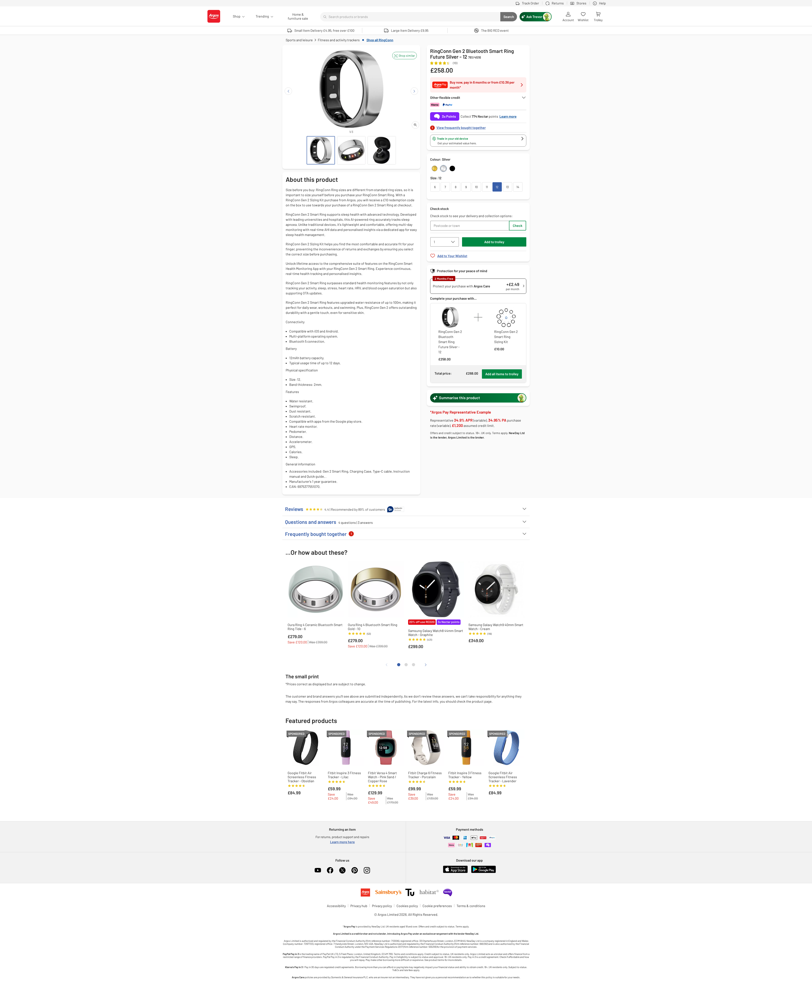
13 (507, 187)
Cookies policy (407, 906)
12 (497, 187)
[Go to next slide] (414, 91)
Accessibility (336, 906)
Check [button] (517, 225)
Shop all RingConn (379, 40)
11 (487, 187)
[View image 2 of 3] (351, 150)
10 (476, 187)
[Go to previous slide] (288, 91)
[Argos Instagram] (367, 870)
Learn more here (342, 842)
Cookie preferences (437, 906)
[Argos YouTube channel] (318, 870)
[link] (478, 126)
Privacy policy (382, 906)
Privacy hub (358, 906)
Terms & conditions (471, 906)
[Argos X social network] (342, 870)
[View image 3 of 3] (382, 150)
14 (517, 187)
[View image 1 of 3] (321, 150)
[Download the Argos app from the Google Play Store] (483, 872)
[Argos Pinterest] (355, 870)
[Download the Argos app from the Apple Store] (455, 872)
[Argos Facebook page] (330, 870)
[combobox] (410, 16)
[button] (404, 55)
